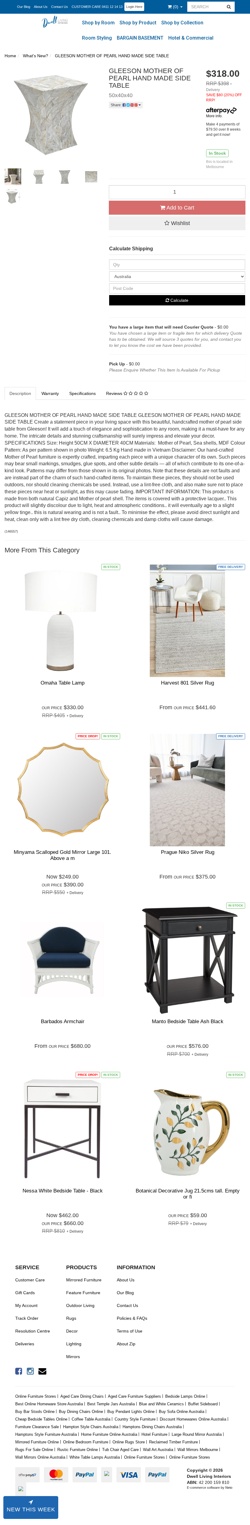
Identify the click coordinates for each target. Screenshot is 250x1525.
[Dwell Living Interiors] (56, 21)
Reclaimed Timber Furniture (173, 1442)
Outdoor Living (80, 1305)
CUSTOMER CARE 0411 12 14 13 (97, 7)
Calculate (178, 300)
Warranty (50, 393)
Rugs (71, 1318)
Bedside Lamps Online (185, 1396)
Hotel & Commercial (190, 38)
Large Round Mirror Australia (197, 1434)
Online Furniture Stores (35, 1396)
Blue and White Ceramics (161, 1404)
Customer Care (30, 1279)
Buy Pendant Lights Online (131, 1411)
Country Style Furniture (135, 1419)
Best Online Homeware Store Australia (49, 1404)
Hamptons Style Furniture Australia (46, 1434)
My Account (26, 1305)
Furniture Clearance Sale (37, 1427)
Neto (228, 1487)
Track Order (26, 1318)
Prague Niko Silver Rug (187, 852)
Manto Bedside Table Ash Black (187, 1021)
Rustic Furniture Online (77, 1449)
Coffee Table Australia (91, 1419)
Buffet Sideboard (203, 1404)
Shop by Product (138, 23)
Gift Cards (25, 1292)
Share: (117, 105)
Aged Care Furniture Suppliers (134, 1396)
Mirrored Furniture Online (37, 1442)
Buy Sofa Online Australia (181, 1411)
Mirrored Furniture (84, 1279)
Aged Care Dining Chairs (82, 1396)
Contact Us (59, 7)
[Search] (229, 7)
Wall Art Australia (158, 1449)
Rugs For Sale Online (34, 1449)
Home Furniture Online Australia (109, 1434)
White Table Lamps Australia (95, 1457)
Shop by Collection (182, 23)
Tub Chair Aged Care (120, 1449)
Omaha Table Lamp (62, 683)
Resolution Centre (32, 1331)
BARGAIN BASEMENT (140, 38)
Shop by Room (98, 23)
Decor (72, 1331)
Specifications (82, 393)
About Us (41, 7)
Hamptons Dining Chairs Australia (152, 1427)
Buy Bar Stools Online (35, 1411)
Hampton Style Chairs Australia (90, 1427)
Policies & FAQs (132, 1318)
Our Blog (23, 7)
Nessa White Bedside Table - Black (63, 1191)
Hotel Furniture (154, 1434)
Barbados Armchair (62, 1021)
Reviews (114, 393)
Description (20, 393)
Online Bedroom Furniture (85, 1442)
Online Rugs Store (128, 1442)
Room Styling (97, 38)
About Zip (126, 1343)
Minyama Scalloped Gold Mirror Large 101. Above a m (62, 855)
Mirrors (73, 1356)
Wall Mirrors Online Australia (40, 1457)
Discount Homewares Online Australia (193, 1419)
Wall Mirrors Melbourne (197, 1449)
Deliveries (24, 1343)
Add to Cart (179, 208)
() (176, 6)
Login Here (134, 7)
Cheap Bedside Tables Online (41, 1419)
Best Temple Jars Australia (111, 1404)
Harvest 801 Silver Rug (187, 683)
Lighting (73, 1343)
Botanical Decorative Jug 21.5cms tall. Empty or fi (188, 1194)
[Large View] (13, 176)
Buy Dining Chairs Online (81, 1411)
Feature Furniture (83, 1292)
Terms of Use (129, 1331)
